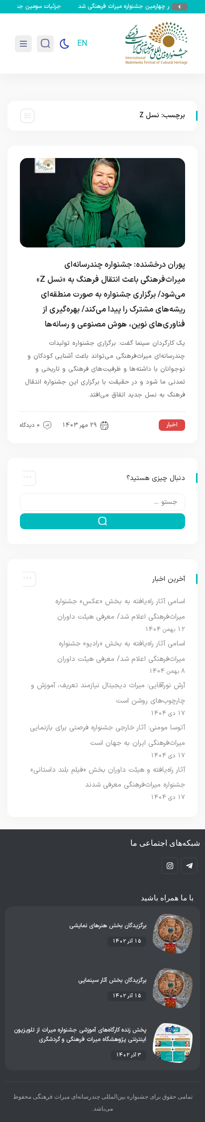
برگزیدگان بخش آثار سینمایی (112, 980)
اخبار (172, 424)
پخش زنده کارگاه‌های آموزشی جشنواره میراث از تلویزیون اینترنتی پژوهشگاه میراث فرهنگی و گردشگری (80, 1035)
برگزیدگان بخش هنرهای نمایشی (107, 925)
